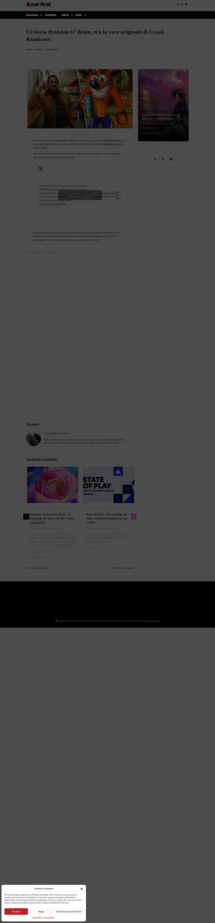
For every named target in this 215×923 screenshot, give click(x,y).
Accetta (16, 911)
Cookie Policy (37, 918)
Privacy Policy (49, 918)
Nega (41, 911)
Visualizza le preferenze (68, 911)
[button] (81, 888)
